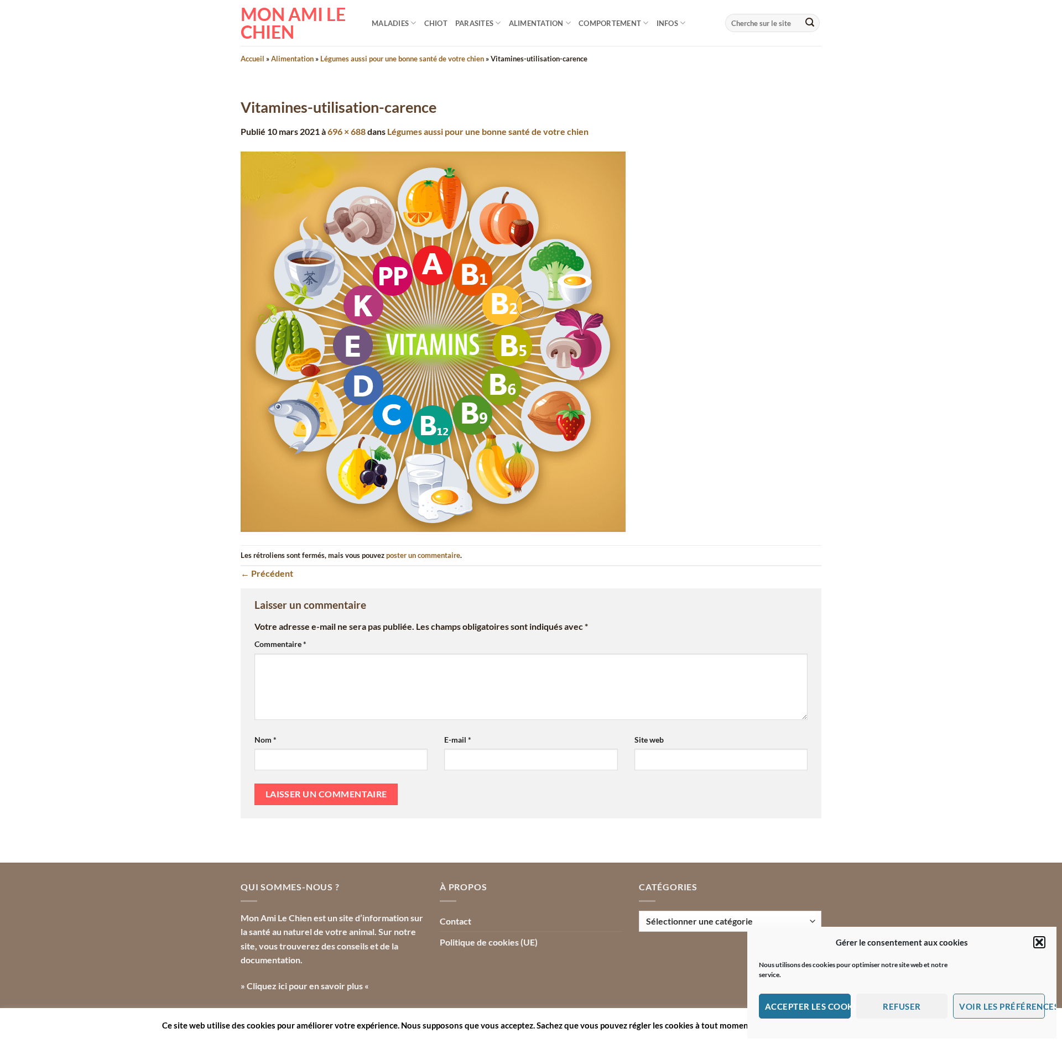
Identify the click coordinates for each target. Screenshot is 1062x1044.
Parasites (474, 23)
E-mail (457, 739)
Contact (455, 921)
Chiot (435, 23)
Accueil (252, 58)
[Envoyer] (809, 23)
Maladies (390, 23)
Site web (649, 739)
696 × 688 (346, 131)
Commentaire (280, 644)
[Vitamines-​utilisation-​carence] (433, 340)
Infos (667, 23)
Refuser (901, 1006)
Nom (265, 739)
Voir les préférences (1002, 1006)
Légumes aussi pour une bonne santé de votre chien (402, 58)
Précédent (267, 573)
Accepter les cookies (808, 1006)
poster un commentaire (423, 555)
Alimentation (536, 23)
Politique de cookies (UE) (489, 942)
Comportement (610, 23)
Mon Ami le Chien (293, 23)
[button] (1039, 942)
